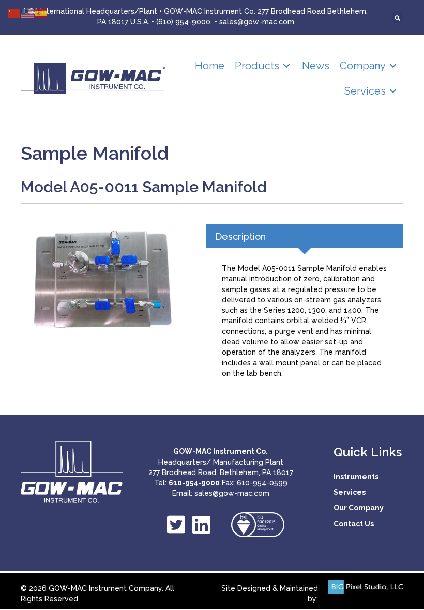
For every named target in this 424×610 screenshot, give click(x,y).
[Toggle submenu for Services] (393, 91)
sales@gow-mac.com (256, 22)
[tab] (304, 236)
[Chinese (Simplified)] (14, 13)
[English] (28, 13)
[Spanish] (41, 13)
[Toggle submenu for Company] (393, 66)
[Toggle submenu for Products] (286, 66)
